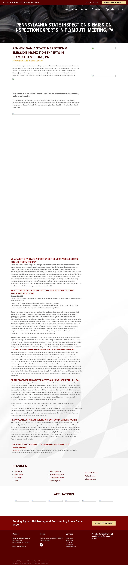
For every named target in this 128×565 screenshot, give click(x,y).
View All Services (71, 546)
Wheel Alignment (90, 479)
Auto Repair (18, 471)
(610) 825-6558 (92, 2)
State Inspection (55, 471)
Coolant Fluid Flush (91, 473)
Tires (16, 481)
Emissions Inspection (57, 474)
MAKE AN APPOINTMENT (113, 2)
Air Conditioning (90, 476)
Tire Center (69, 542)
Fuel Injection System (57, 478)
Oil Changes (18, 478)
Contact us (15, 450)
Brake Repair (19, 474)
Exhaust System (55, 481)
